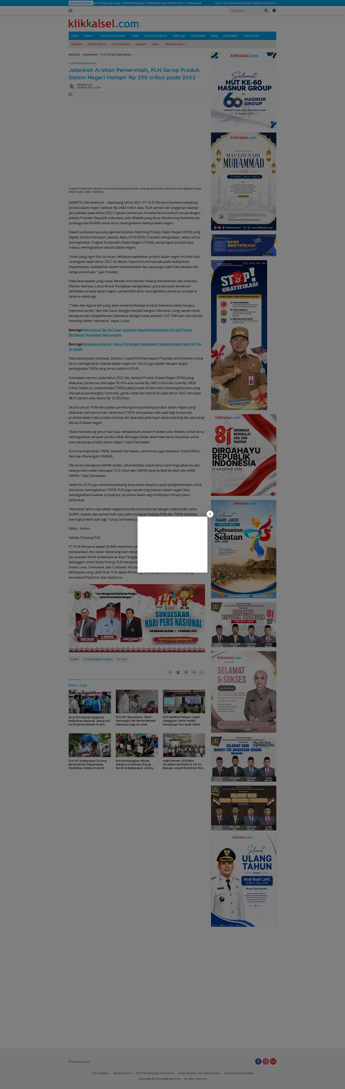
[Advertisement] (172, 545)
